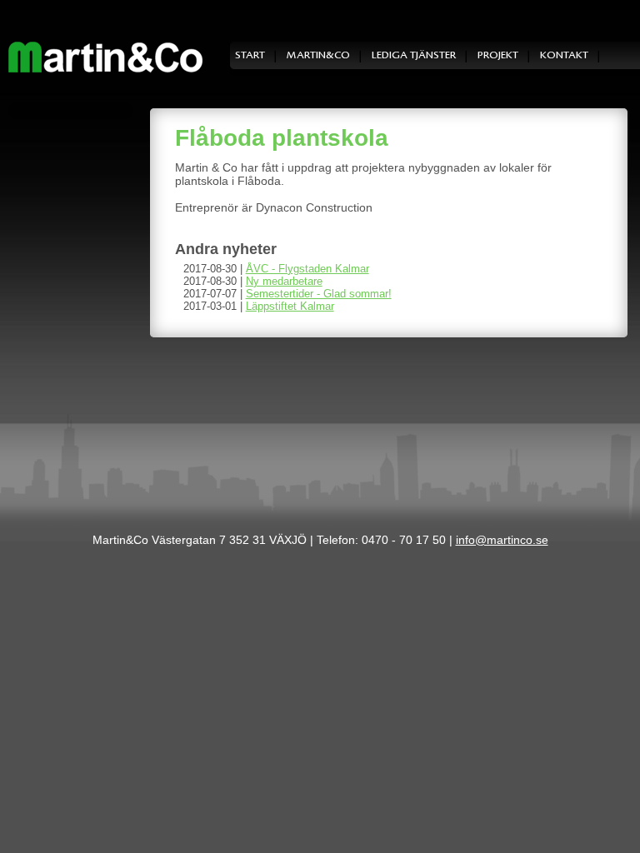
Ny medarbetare (284, 281)
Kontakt (564, 55)
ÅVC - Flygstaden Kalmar (307, 268)
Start (250, 55)
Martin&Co (318, 55)
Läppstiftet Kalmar (290, 306)
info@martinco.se (502, 539)
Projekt (498, 55)
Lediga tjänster (414, 55)
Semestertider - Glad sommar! (319, 293)
